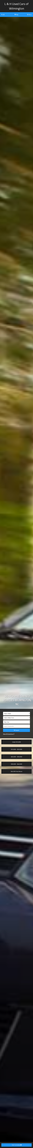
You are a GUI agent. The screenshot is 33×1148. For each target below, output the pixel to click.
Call (3, 15)
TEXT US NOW (16, 1145)
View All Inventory (8, 734)
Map (16, 15)
